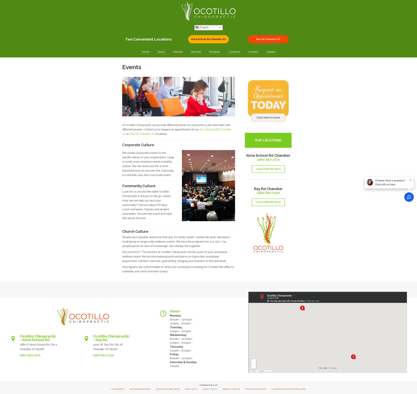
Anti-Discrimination (140, 389)
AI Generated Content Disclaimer (288, 389)
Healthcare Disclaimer (167, 389)
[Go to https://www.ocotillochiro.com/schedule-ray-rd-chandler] (119, 343)
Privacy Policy (209, 389)
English (204, 27)
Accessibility (118, 389)
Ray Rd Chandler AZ (142, 133)
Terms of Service (231, 389)
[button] (208, 39)
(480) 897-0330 (268, 193)
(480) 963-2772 (268, 159)
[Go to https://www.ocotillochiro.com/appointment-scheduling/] (46, 343)
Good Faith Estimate (255, 389)
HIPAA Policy (191, 389)
